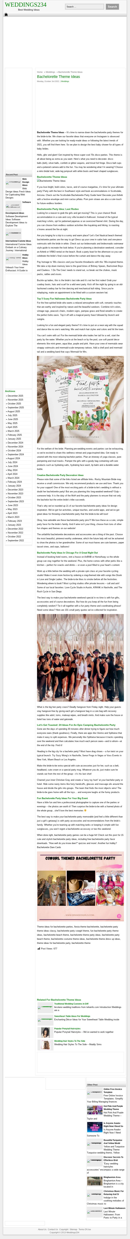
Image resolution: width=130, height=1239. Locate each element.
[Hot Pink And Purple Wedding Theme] (94, 1113)
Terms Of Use (85, 1229)
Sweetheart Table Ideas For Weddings (72, 1016)
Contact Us (53, 1229)
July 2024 (12, 462)
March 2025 (13, 431)
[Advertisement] (62, 41)
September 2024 (16, 454)
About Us (42, 1229)
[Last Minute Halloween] (94, 1210)
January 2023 (14, 525)
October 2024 (14, 450)
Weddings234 (25, 4)
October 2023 (14, 497)
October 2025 (14, 403)
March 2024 (13, 478)
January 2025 (14, 439)
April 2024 (12, 474)
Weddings (50, 72)
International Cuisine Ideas (18, 241)
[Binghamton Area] (94, 1184)
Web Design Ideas (25, 182)
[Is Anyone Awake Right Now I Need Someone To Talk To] (94, 1131)
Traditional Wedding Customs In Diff (71, 1004)
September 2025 (16, 407)
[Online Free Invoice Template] (94, 1091)
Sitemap (73, 1229)
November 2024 (15, 446)
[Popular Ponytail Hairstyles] (45, 1037)
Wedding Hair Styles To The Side (69, 1041)
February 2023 (15, 521)
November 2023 (15, 493)
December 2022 (15, 529)
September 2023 (16, 501)
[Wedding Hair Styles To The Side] (45, 1049)
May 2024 (12, 470)
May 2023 (12, 509)
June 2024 (13, 466)
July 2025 (12, 415)
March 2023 (13, 517)
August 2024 (14, 458)
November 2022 (15, 532)
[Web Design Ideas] (13, 181)
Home (40, 72)
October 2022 (14, 536)
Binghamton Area (112, 1177)
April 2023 (12, 513)
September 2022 (16, 540)
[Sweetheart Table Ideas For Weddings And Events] (45, 1018)
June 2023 (13, 505)
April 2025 (12, 427)
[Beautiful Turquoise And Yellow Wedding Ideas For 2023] (94, 1142)
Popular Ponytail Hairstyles (67, 1028)
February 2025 (15, 435)
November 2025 (15, 399)
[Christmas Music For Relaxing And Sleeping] (94, 1193)
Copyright (63, 1229)
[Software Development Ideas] (13, 207)
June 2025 (13, 419)
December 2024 (15, 442)
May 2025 (12, 423)
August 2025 (14, 411)
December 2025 (15, 396)
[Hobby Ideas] (13, 257)
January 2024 (14, 485)
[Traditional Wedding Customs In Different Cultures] (45, 1006)
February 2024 (15, 482)
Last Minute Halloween (114, 1208)
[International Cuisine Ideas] (13, 232)
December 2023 (15, 489)
